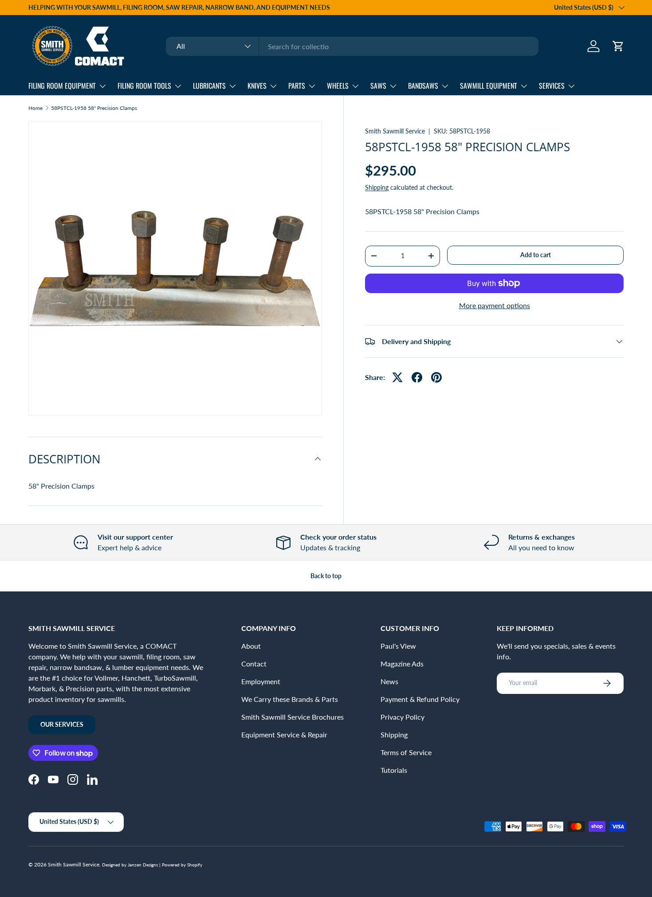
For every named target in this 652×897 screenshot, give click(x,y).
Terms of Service (406, 752)
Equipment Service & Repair (284, 734)
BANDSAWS (423, 85)
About (251, 646)
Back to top (326, 576)
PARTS (296, 85)
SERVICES (552, 85)
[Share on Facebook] (417, 377)
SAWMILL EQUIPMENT (488, 85)
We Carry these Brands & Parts (289, 699)
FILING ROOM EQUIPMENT (62, 85)
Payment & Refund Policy (420, 699)
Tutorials (394, 770)
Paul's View (398, 646)
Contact (254, 663)
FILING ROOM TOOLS (144, 85)
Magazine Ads (402, 663)
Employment (260, 681)
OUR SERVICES (61, 724)
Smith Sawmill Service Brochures (292, 717)
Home (35, 108)
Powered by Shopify (182, 864)
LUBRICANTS (209, 85)
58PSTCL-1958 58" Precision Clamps (94, 108)
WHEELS (338, 85)
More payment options (494, 305)
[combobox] (352, 46)
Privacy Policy (402, 717)
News (389, 681)
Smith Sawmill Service (395, 131)
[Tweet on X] (397, 377)
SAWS (378, 85)
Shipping (377, 187)
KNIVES (257, 85)
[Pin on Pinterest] (436, 377)
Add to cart (535, 255)
